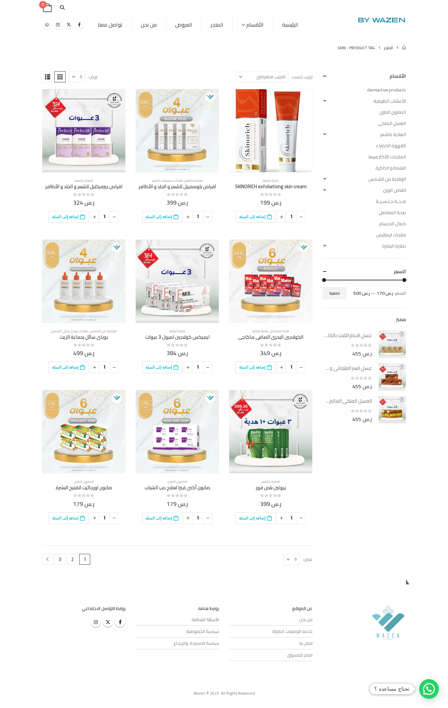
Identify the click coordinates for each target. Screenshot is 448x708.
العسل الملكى (392, 123)
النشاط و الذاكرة (391, 168)
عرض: (93, 77)
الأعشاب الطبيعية (390, 101)
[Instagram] (57, 24)
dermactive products (386, 90)
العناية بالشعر (194, 180)
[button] (62, 8)
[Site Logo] (381, 20)
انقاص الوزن (394, 190)
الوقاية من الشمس (103, 331)
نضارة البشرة (271, 180)
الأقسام (255, 25)
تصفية (334, 293)
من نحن (149, 25)
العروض (183, 25)
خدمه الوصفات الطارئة (292, 631)
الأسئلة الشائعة (205, 619)
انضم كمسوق (300, 655)
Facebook (120, 622)
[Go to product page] (270, 130)
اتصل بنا (306, 643)
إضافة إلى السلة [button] (252, 216)
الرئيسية (290, 25)
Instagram (96, 622)
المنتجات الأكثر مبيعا (387, 156)
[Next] (47, 559)
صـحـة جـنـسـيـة (391, 201)
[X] (68, 24)
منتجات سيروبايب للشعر (167, 180)
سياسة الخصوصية (202, 631)
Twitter (108, 622)
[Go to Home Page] (404, 48)
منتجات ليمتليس (391, 235)
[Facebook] (79, 24)
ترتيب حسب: (302, 77)
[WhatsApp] (46, 24)
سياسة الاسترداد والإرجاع (196, 643)
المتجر (217, 25)
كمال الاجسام (392, 223)
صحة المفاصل (279, 331)
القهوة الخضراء (391, 145)
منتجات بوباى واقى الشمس (70, 331)
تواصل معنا (110, 25)
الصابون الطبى (177, 481)
